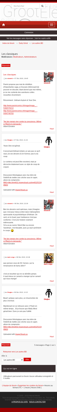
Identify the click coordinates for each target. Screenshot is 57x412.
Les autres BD (37, 43)
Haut (52, 129)
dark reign (11, 257)
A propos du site (20, 402)
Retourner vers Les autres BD (15, 352)
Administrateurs (30, 57)
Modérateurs (18, 57)
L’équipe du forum (9, 386)
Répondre (6, 65)
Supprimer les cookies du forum (30, 386)
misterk (10, 78)
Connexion (29, 32)
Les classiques (9, 74)
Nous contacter (37, 402)
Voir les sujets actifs (42, 38)
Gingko (9, 140)
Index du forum (8, 43)
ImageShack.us (21, 190)
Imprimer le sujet (55, 47)
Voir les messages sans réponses (20, 38)
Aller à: (4, 356)
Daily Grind (23, 43)
